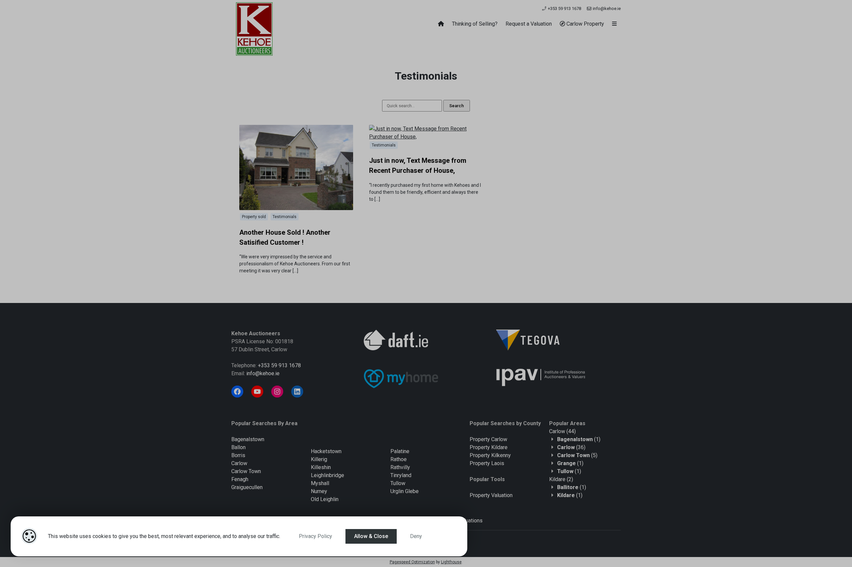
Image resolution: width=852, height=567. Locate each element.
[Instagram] (277, 392)
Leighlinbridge (327, 475)
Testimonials (285, 216)
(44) (562, 431)
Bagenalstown (247, 439)
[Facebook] (237, 392)
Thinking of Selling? (475, 24)
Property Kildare (489, 447)
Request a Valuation (529, 24)
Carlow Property (584, 24)
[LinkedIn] (297, 392)
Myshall (320, 483)
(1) (578, 439)
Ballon (238, 447)
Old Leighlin (324, 499)
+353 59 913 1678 (564, 8)
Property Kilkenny (490, 455)
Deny (416, 536)
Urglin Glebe (404, 491)
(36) (571, 447)
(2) (561, 479)
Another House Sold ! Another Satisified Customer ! (284, 237)
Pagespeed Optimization (412, 562)
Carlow (239, 463)
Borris (238, 455)
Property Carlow (488, 439)
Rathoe (398, 459)
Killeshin (321, 467)
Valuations (470, 520)
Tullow (397, 483)
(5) (577, 455)
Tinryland (400, 475)
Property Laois (487, 463)
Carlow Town (246, 471)
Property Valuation (491, 495)
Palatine (399, 451)
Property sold (254, 216)
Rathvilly (400, 467)
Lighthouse (451, 562)
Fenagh (239, 479)
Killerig (319, 459)
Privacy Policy (315, 536)
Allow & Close (371, 536)
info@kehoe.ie (606, 8)
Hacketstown (326, 451)
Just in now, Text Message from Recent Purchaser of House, (417, 165)
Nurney (319, 491)
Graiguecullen (247, 487)
